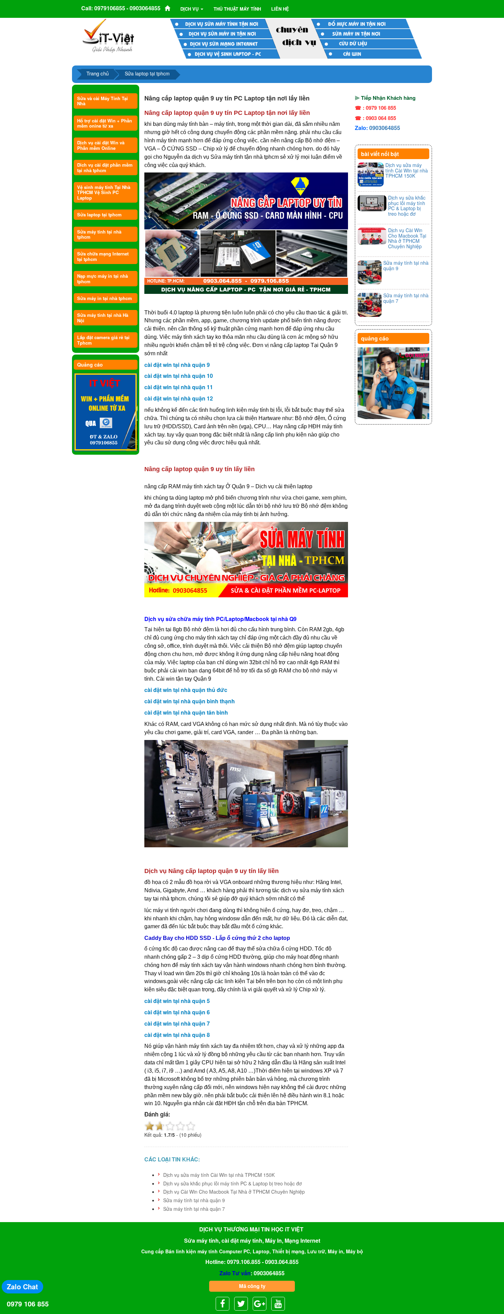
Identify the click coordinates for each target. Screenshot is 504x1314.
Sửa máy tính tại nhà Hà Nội (102, 317)
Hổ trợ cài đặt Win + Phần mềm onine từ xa (104, 123)
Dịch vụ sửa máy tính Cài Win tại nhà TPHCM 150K (219, 1174)
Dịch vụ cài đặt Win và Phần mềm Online (100, 145)
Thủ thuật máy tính (237, 8)
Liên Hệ (280, 8)
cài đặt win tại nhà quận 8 (177, 1035)
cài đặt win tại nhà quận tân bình (186, 712)
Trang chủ (97, 73)
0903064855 (384, 128)
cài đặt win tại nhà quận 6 (177, 1012)
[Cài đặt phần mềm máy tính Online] (105, 412)
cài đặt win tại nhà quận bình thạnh (189, 701)
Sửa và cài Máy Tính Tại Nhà (102, 101)
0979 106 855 (28, 1304)
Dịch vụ (190, 8)
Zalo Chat (22, 1286)
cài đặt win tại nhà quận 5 (177, 1001)
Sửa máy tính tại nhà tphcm (99, 234)
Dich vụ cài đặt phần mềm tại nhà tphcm (105, 167)
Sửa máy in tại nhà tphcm (104, 298)
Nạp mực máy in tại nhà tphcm (102, 278)
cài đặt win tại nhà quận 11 (178, 387)
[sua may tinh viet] (108, 35)
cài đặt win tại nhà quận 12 (178, 398)
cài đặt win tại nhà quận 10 (178, 376)
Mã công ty (252, 1286)
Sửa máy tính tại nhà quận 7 (194, 1208)
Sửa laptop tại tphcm (99, 214)
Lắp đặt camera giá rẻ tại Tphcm (103, 340)
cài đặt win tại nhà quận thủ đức (185, 690)
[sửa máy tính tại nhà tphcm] (393, 383)
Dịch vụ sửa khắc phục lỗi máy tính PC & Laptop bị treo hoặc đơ (232, 1183)
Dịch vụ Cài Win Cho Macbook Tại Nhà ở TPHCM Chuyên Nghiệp (234, 1191)
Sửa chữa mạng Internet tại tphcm (103, 256)
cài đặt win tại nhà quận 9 (177, 365)
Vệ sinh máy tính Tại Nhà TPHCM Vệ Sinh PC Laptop (103, 192)
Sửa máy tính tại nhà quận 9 (194, 1200)
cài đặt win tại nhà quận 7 (177, 1023)
